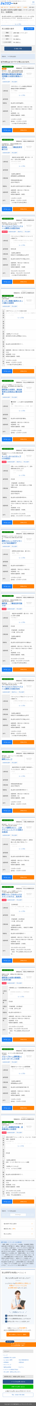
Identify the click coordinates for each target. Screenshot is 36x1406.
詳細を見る (23, 130)
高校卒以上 (20, 231)
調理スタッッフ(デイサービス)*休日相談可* (12, 542)
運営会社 (21, 1362)
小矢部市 (25, 7)
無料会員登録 (7, 1367)
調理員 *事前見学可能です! (12, 604)
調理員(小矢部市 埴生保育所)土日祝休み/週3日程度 (12, 391)
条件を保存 (30, 28)
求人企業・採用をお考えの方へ (12, 1372)
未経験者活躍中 (6, 81)
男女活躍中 (14, 81)
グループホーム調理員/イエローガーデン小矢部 (12, 1057)
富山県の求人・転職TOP (15, 7)
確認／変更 (19, 48)
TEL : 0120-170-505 (18, 1395)
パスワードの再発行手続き (11, 1369)
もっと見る (18, 24)
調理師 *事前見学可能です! (12, 148)
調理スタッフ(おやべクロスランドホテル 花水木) (12, 895)
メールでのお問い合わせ (18, 1381)
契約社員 (4, 231)
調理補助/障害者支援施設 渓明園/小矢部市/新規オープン (13, 76)
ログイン (21, 1367)
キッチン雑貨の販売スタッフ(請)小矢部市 (12, 302)
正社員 (4, 461)
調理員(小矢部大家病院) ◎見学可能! (12, 978)
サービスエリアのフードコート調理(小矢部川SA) (12, 227)
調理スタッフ (7, 759)
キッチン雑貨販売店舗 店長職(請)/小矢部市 (12, 1128)
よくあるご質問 (8, 1360)
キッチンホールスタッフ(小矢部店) (11, 457)
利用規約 (6, 1362)
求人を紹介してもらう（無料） (18, 1334)
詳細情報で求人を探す (10, 1357)
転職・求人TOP (4, 7)
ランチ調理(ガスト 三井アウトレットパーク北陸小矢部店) (12, 830)
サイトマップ (7, 1364)
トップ (5, 1355)
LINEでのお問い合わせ (18, 1386)
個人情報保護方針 (24, 1360)
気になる (8, 130)
